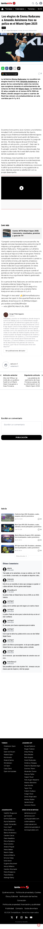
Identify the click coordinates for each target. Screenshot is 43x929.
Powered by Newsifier (21, 921)
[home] (2, 9)
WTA (3, 28)
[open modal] (40, 3)
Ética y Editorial (12, 896)
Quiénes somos (8, 892)
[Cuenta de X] (12, 917)
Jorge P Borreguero (12, 30)
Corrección (21, 900)
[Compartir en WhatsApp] (2, 68)
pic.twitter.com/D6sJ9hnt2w (13, 304)
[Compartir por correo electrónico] (14, 68)
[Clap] (5, 365)
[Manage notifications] (38, 925)
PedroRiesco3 (11, 662)
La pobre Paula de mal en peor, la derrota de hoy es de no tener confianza (21, 615)
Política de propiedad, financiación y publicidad (21, 904)
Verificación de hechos (28, 896)
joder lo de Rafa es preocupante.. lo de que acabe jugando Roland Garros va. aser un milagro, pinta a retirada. (21, 646)
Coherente (10, 579)
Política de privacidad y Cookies (28, 892)
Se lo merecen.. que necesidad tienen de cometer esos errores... (21, 657)
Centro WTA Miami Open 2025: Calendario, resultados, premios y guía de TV (26, 233)
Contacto (19, 908)
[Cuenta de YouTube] (31, 917)
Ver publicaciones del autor (15, 351)
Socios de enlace (31, 908)
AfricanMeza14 (12, 590)
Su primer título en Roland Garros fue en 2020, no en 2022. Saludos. (21, 596)
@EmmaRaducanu (31, 295)
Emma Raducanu (19, 79)
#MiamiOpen (31, 301)
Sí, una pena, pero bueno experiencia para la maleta (19, 625)
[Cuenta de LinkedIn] (26, 917)
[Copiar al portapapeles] (18, 68)
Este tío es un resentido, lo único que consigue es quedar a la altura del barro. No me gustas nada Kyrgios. (21, 585)
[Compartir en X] (10, 68)
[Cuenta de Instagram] (21, 917)
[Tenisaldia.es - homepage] (8, 3)
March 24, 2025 (22, 306)
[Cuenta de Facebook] (17, 917)
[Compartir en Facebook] (6, 68)
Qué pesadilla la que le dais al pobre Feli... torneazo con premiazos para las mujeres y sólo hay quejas (21, 668)
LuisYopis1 (10, 601)
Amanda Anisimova (28, 82)
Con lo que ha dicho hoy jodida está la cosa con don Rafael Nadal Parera (21, 635)
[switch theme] (36, 3)
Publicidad (9, 908)
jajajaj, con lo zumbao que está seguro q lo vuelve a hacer (21, 606)
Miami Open (24, 89)
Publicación (21, 437)
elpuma (9, 568)
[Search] (33, 3)
